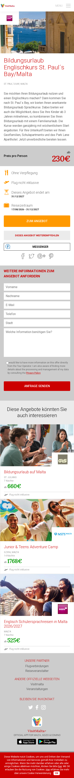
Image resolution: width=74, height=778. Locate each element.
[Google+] (41, 256)
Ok (56, 773)
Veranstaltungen (37, 689)
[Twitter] (31, 256)
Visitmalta (37, 684)
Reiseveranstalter (37, 671)
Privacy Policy (33, 373)
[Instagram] (43, 707)
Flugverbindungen (37, 666)
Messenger (40, 246)
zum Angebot (37, 221)
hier (60, 766)
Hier (48, 769)
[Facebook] (23, 256)
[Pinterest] (51, 256)
